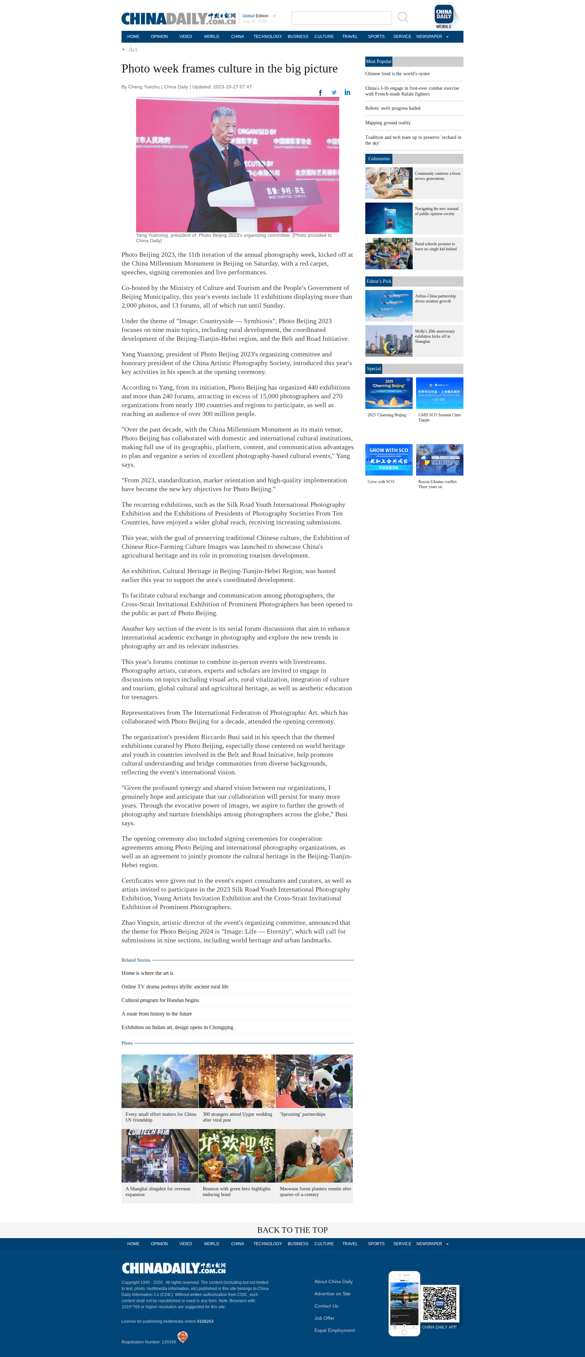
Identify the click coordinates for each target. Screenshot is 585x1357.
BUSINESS (298, 36)
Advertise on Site (333, 1293)
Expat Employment (335, 1330)
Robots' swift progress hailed (392, 108)
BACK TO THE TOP (292, 1230)
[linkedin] (334, 94)
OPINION (159, 36)
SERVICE (402, 36)
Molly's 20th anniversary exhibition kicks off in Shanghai (435, 336)
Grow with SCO (381, 481)
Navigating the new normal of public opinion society (436, 211)
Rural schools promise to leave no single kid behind (436, 246)
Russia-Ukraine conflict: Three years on (437, 484)
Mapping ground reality (388, 122)
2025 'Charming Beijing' (387, 415)
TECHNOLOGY (268, 36)
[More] (321, 95)
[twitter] (347, 93)
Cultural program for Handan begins (160, 1000)
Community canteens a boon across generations (437, 176)
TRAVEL (350, 36)
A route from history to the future (157, 1014)
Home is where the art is (147, 973)
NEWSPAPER (428, 36)
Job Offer (324, 1318)
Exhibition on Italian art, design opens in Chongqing (177, 1027)
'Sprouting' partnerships (302, 1114)
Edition (255, 16)
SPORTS (376, 36)
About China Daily (334, 1281)
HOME (133, 36)
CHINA (237, 36)
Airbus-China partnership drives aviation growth (435, 299)
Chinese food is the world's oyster (397, 73)
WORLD (211, 36)
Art (132, 49)
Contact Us (326, 1306)
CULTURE (324, 36)
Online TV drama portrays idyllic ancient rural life (175, 986)
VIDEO (185, 36)
